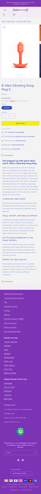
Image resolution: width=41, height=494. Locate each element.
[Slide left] (16, 81)
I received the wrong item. (14, 298)
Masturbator (9, 358)
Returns (7, 315)
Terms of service (34, 486)
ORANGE (7, 108)
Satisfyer (8, 391)
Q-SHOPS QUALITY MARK (14, 319)
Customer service (11, 306)
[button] (4, 14)
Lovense (7, 395)
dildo (6, 350)
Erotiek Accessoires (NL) (19, 484)
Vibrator (7, 346)
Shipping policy (14, 490)
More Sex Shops (10, 323)
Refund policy (13, 486)
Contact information (27, 490)
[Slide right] (25, 81)
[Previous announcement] (3, 3)
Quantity (4, 112)
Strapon (7, 354)
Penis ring (8, 361)
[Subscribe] (35, 452)
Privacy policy (23, 486)
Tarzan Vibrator (10, 342)
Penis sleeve (9, 365)
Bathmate (8, 399)
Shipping (12, 100)
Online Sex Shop (10, 327)
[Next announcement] (37, 3)
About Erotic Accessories (13, 294)
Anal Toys (8, 369)
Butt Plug (10, 21)
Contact (7, 311)
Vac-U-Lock (9, 387)
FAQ (5, 302)
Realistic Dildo (10, 373)
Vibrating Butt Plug (23, 21)
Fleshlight (8, 383)
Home (3, 21)
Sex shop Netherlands (12, 331)
